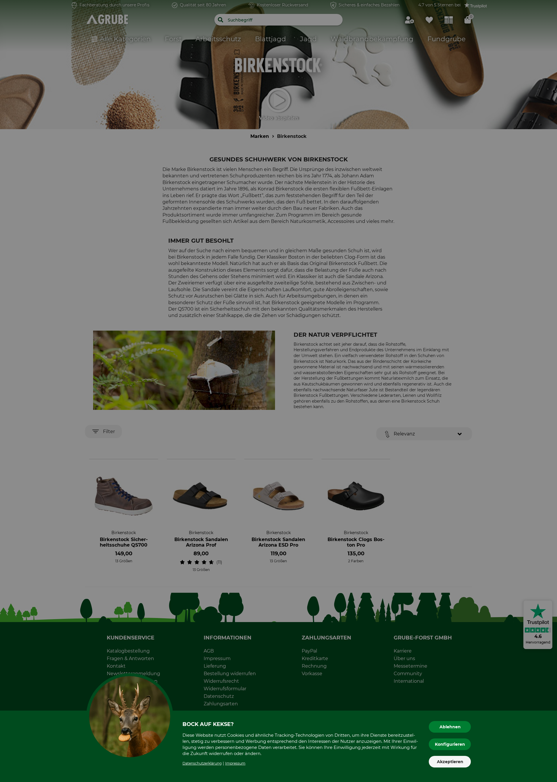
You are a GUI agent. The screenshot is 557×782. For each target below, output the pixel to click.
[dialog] (278, 391)
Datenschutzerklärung (202, 763)
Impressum (235, 763)
